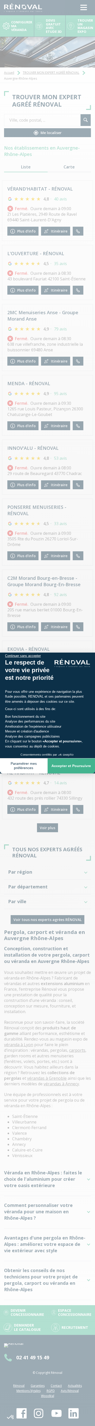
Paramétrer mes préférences (24, 765)
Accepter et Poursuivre (71, 766)
